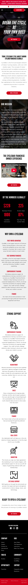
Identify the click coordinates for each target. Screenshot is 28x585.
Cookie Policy (4, 582)
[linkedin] (17, 528)
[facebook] (11, 528)
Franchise (3, 569)
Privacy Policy (24, 580)
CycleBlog (16, 561)
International (4, 548)
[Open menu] (24, 10)
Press (2, 550)
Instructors (17, 546)
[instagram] (14, 528)
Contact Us (4, 546)
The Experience (18, 544)
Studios (3, 559)
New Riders (17, 542)
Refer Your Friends (19, 548)
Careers (3, 544)
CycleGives (17, 559)
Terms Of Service (14, 580)
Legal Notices (24, 582)
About (2, 542)
